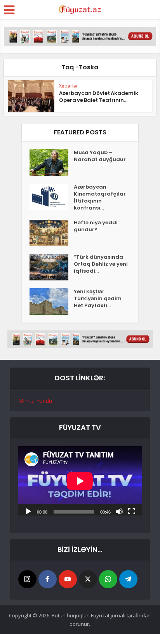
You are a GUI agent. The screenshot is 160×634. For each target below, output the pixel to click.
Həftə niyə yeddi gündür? (96, 226)
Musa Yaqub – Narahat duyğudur (100, 156)
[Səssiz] (119, 511)
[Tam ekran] (132, 511)
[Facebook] (47, 579)
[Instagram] (27, 579)
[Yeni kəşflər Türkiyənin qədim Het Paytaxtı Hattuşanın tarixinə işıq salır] (52, 301)
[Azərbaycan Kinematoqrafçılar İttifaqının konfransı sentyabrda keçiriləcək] (52, 197)
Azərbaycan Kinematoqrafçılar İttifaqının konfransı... (100, 197)
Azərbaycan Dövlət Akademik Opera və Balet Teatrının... (98, 96)
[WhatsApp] (108, 579)
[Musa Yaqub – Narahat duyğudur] (52, 162)
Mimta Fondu (35, 400)
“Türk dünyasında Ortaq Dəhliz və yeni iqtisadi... (101, 264)
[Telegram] (128, 579)
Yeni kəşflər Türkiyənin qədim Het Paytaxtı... (98, 298)
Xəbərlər (68, 85)
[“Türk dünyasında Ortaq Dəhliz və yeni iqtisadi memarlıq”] (52, 267)
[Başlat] (28, 511)
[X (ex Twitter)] (88, 579)
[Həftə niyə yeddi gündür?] (52, 232)
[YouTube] (68, 579)
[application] (80, 480)
